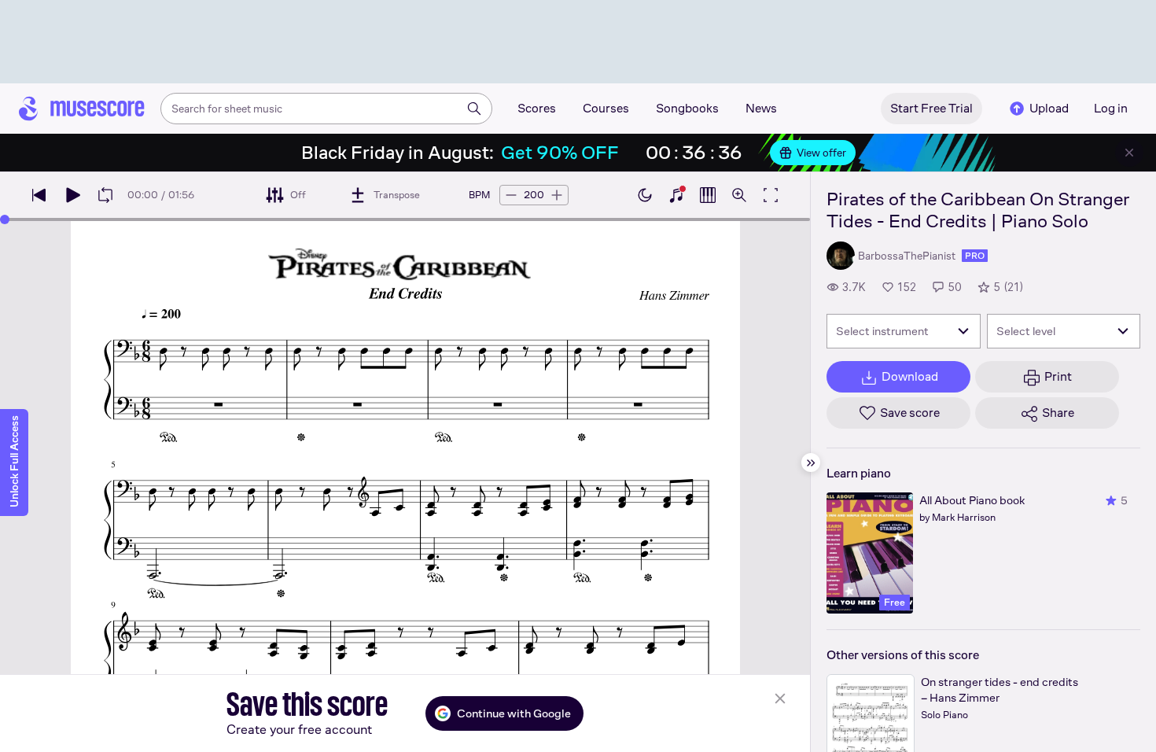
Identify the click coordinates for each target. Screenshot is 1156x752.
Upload (1049, 108)
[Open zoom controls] (739, 195)
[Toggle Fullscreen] (770, 195)
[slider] (4, 219)
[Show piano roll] (707, 195)
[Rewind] (39, 195)
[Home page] (82, 108)
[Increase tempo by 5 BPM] (556, 195)
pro (975, 255)
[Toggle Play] (72, 195)
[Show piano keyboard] (676, 195)
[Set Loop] (105, 195)
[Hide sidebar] (810, 462)
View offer (821, 152)
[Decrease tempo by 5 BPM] (511, 195)
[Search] (474, 108)
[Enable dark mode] (645, 195)
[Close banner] (1129, 152)
